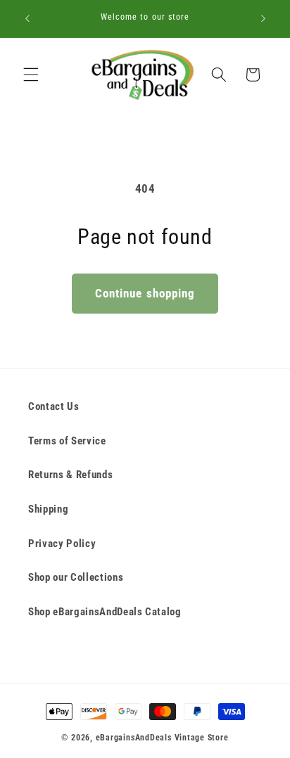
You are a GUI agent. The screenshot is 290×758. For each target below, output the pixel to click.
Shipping (48, 509)
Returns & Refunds (70, 474)
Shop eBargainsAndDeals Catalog (105, 611)
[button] (31, 74)
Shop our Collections (75, 577)
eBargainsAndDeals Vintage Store (162, 738)
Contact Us (54, 406)
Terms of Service (67, 441)
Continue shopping (145, 293)
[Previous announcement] (27, 19)
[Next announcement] (263, 19)
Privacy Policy (62, 543)
